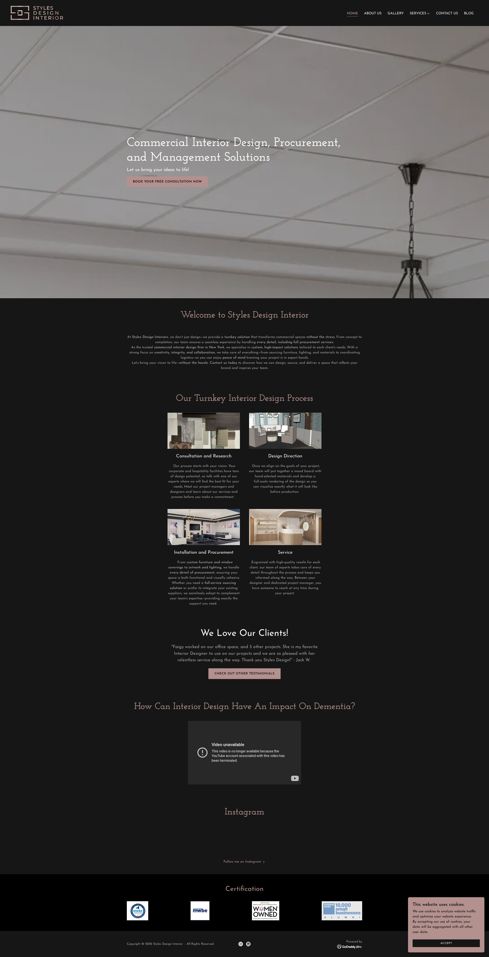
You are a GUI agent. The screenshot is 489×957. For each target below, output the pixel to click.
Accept (446, 943)
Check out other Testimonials (244, 673)
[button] (420, 13)
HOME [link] (352, 13)
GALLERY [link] (396, 13)
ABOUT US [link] (372, 13)
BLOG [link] (469, 13)
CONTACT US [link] (447, 13)
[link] (37, 13)
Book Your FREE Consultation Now (167, 181)
